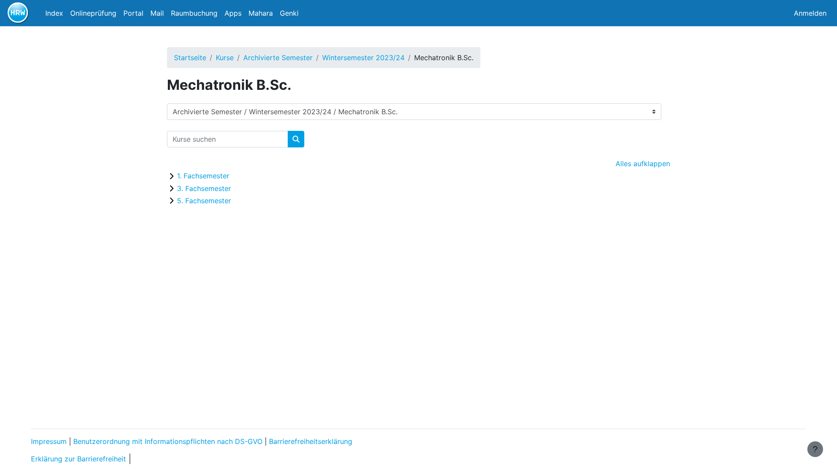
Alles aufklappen (643, 163)
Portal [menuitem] (133, 13)
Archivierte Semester (278, 57)
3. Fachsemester (204, 188)
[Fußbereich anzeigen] (815, 449)
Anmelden (810, 13)
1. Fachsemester (203, 175)
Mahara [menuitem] (260, 13)
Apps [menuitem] (233, 13)
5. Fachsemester (204, 200)
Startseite (190, 57)
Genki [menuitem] (289, 13)
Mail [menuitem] (157, 13)
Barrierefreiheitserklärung (310, 441)
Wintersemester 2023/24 (363, 57)
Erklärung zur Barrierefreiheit (78, 458)
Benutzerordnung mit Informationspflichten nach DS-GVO (167, 441)
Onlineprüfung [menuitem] (93, 13)
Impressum (49, 441)
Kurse (225, 57)
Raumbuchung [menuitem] (194, 13)
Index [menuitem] (54, 13)
